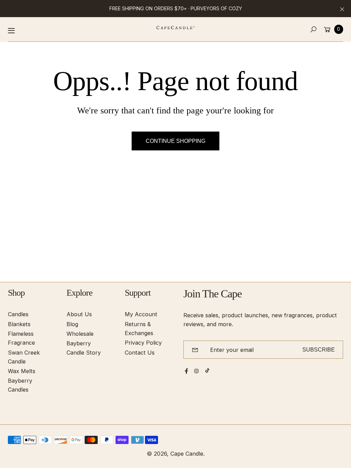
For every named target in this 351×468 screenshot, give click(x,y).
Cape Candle (186, 453)
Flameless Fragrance (21, 338)
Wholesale (80, 333)
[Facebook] (186, 371)
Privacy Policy (143, 342)
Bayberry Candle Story (83, 348)
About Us (79, 314)
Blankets (19, 324)
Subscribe (318, 349)
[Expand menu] (11, 30)
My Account (141, 314)
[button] (313, 29)
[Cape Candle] (175, 27)
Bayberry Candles (20, 385)
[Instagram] (196, 371)
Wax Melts (21, 371)
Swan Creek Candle (24, 357)
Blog (72, 324)
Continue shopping (175, 141)
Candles (18, 314)
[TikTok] (207, 370)
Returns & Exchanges (139, 328)
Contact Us (140, 352)
